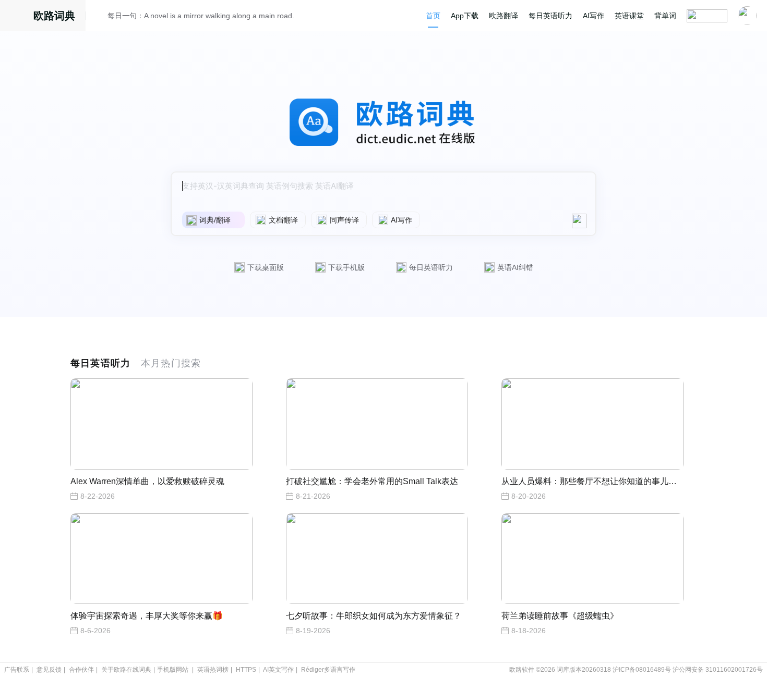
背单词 (665, 15)
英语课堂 (629, 15)
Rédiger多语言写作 (328, 669)
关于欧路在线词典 (126, 669)
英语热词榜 (213, 669)
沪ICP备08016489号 (642, 669)
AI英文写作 (278, 669)
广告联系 (16, 669)
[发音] (99, 17)
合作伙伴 (81, 669)
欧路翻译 (503, 15)
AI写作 (593, 15)
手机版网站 (172, 669)
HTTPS (246, 669)
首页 (433, 15)
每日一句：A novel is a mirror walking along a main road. (200, 15)
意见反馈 (49, 669)
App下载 (464, 15)
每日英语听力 (550, 15)
